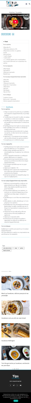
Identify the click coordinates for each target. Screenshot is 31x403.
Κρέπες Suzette (6, 250)
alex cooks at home (7, 248)
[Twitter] (14, 385)
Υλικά (6, 41)
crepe (16, 248)
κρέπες (21, 248)
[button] (26, 4)
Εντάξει (16, 400)
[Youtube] (20, 385)
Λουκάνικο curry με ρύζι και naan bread (13, 318)
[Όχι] (28, 397)
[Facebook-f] (10, 385)
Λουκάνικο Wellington (8, 341)
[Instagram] (17, 385)
